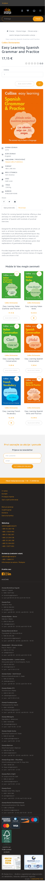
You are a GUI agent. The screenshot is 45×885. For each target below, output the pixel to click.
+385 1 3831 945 (8, 793)
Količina (6, 70)
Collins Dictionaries (11, 303)
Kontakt (4, 494)
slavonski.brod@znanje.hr (12, 638)
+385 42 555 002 (8, 664)
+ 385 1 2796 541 (8, 808)
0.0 (41, 63)
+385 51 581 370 (8, 693)
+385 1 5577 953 (8, 546)
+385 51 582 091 (8, 534)
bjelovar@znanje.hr (10, 753)
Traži (38, 19)
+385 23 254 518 (8, 537)
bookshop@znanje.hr (11, 595)
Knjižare (5, 3)
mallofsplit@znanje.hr (11, 781)
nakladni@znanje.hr (9, 556)
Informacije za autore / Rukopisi (13, 562)
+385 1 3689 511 (8, 559)
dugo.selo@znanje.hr (11, 767)
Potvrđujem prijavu (22, 466)
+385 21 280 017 (8, 779)
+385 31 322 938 (8, 736)
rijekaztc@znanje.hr (10, 695)
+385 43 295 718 (8, 529)
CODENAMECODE (36, 879)
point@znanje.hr (9, 796)
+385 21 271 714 (8, 650)
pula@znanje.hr (9, 610)
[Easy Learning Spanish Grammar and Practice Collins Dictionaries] (4, 202)
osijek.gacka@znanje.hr (11, 738)
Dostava (5, 513)
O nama (4, 491)
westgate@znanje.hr (10, 724)
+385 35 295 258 (8, 540)
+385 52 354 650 (8, 543)
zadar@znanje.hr (9, 681)
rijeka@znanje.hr (9, 624)
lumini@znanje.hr (9, 667)
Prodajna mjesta (8, 497)
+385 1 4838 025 (8, 765)
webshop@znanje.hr (9, 526)
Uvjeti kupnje (6, 510)
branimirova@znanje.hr (11, 810)
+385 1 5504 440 (8, 532)
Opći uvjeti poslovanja (10, 500)
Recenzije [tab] (22, 208)
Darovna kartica (7, 515)
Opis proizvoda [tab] (9, 208)
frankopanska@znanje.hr (12, 710)
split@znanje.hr (9, 652)
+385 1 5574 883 (8, 707)
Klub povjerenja (7, 507)
